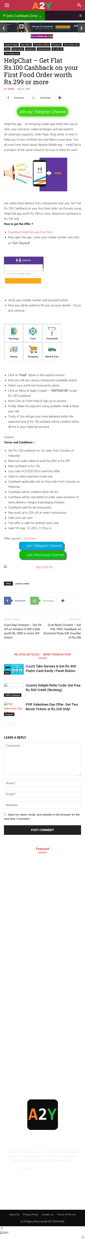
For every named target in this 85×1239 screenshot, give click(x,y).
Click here (30, 538)
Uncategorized (12, 53)
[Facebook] (16, 1200)
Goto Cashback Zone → (22, 15)
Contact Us (42, 1173)
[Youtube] (69, 1200)
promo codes (22, 583)
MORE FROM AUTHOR (57, 654)
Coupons (56, 44)
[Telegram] (48, 1200)
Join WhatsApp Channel (45, 555)
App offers (26, 44)
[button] (79, 5)
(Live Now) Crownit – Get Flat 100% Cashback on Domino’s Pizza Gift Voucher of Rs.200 (62, 631)
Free (7, 49)
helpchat (30, 49)
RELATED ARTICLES (26, 654)
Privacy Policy (30, 1214)
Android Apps (11, 44)
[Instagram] (37, 1200)
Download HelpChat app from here (30, 232)
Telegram (39, 1169)
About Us (14, 1214)
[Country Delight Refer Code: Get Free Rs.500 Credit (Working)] (14, 690)
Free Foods (18, 49)
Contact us (47, 1214)
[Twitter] (58, 1200)
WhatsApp (56, 1169)
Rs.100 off (57, 49)
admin (11, 88)
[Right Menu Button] (83, 1236)
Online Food (43, 49)
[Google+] (26, 1200)
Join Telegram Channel (44, 546)
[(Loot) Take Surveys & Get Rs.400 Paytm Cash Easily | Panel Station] (14, 669)
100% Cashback (12, 695)
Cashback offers (41, 44)
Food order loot (71, 44)
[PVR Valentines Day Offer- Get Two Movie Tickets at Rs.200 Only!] (14, 709)
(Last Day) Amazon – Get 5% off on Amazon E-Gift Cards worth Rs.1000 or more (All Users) (23, 631)
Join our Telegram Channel (42, 112)
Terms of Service (66, 1214)
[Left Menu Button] (2, 1228)
